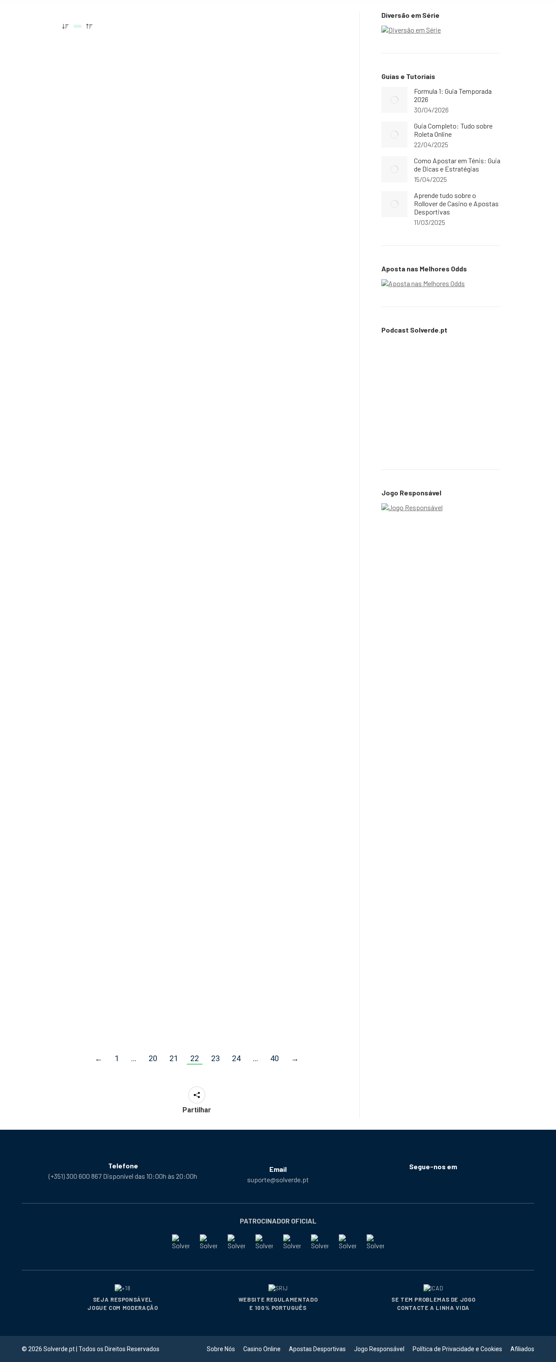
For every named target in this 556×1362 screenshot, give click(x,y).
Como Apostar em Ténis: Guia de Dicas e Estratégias (457, 164)
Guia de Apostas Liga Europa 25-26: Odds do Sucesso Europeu (259, 359)
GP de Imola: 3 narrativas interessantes (116, 546)
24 (236, 1058)
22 (194, 1058)
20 (153, 1058)
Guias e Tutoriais (112, 159)
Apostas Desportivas (244, 381)
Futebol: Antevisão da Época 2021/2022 (258, 739)
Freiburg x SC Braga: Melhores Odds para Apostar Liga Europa (107, 936)
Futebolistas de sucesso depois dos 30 (115, 739)
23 (215, 1058)
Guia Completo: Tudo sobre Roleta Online (120, 142)
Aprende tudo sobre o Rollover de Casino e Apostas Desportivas (456, 203)
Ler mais (81, 206)
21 (173, 1058)
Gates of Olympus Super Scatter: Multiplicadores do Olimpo (269, 552)
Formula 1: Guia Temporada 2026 (453, 95)
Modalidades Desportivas (250, 170)
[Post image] (394, 100)
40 (274, 1058)
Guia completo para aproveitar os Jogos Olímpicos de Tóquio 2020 (266, 148)
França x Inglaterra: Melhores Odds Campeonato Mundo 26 (260, 936)
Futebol (79, 756)
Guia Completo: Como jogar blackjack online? (121, 353)
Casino (78, 159)
